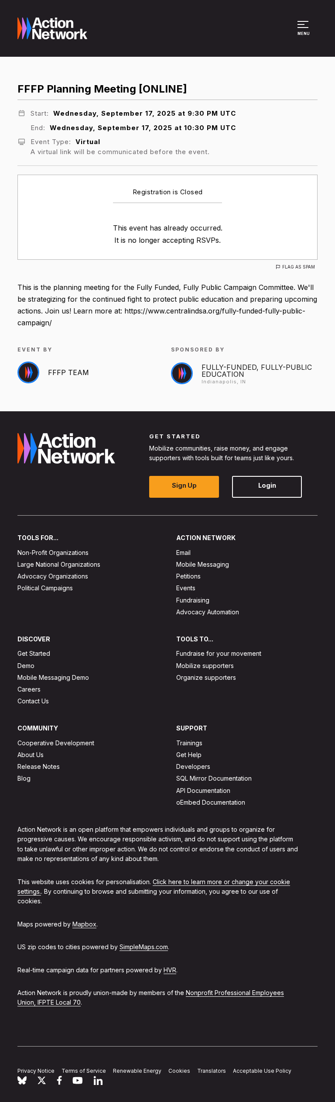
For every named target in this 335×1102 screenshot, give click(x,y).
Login (267, 485)
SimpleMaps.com (144, 946)
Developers (193, 766)
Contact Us (33, 701)
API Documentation (203, 790)
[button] (304, 32)
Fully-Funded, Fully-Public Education (257, 371)
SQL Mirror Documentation (214, 778)
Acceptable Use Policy (262, 1071)
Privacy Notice (36, 1071)
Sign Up (184, 485)
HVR (170, 969)
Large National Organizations (58, 564)
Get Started (33, 653)
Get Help (189, 754)
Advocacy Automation (207, 611)
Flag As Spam (298, 266)
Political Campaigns (45, 588)
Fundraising (192, 599)
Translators (211, 1071)
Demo (25, 665)
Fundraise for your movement (218, 653)
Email (183, 552)
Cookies (179, 1071)
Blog (24, 778)
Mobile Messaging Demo (53, 677)
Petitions (188, 576)
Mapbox (84, 923)
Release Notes (38, 766)
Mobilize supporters (205, 665)
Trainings (189, 742)
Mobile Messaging (202, 564)
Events (185, 588)
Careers (29, 689)
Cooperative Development (55, 742)
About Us (30, 754)
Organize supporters (206, 677)
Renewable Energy (137, 1071)
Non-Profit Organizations (53, 552)
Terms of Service (84, 1071)
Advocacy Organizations (52, 576)
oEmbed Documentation (210, 802)
